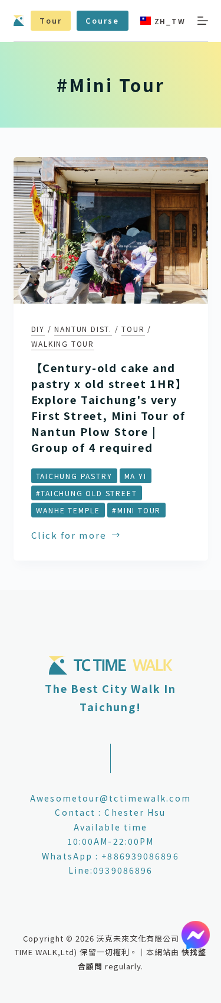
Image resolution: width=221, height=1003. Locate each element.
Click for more (69, 536)
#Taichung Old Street (86, 493)
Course (102, 20)
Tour (50, 20)
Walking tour (63, 343)
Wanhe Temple (68, 510)
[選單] (202, 20)
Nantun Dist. (83, 329)
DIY (38, 329)
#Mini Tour (136, 510)
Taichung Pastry (74, 476)
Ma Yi (135, 476)
